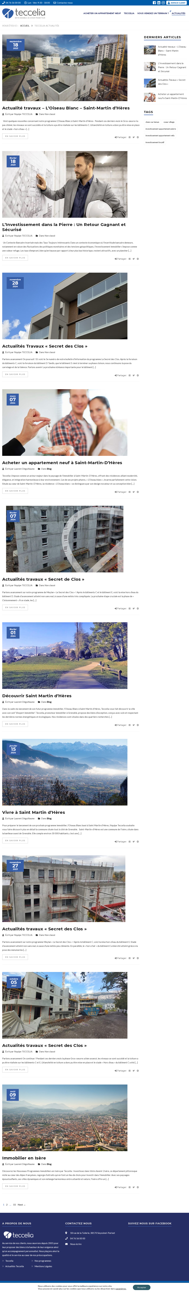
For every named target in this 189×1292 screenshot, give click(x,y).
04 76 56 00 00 (13, 2)
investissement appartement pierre (161, 129)
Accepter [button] (141, 1287)
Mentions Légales (43, 1266)
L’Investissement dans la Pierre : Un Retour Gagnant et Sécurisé (64, 227)
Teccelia (129, 13)
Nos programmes (43, 1260)
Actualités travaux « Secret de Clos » (43, 579)
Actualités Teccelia (14, 1266)
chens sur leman (152, 122)
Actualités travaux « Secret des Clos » (44, 928)
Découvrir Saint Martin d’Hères (37, 695)
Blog (49, 468)
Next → (22, 1204)
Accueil (24, 25)
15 (14, 1204)
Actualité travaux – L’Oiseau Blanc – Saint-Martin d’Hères (66, 107)
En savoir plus (15, 136)
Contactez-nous (65, 2)
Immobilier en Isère (24, 1157)
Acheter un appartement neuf (102, 13)
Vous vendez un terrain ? (153, 13)
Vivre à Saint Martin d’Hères (33, 812)
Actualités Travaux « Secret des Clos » (45, 346)
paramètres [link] (120, 1288)
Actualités (178, 13)
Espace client (177, 3)
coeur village (169, 122)
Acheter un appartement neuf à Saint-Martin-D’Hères (62, 462)
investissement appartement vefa (160, 135)
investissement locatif (155, 142)
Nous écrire (76, 1244)
